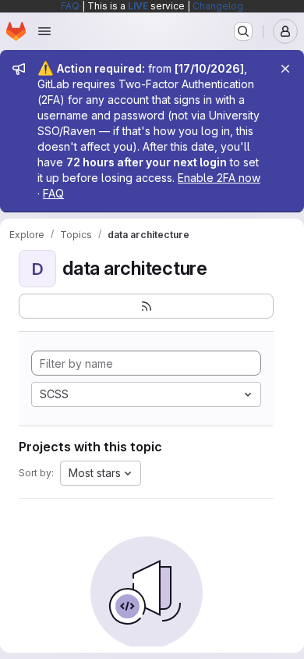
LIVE (138, 6)
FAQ (70, 6)
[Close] (285, 68)
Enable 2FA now (219, 177)
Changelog (218, 6)
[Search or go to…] (243, 31)
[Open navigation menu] (44, 31)
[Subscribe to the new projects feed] (146, 306)
